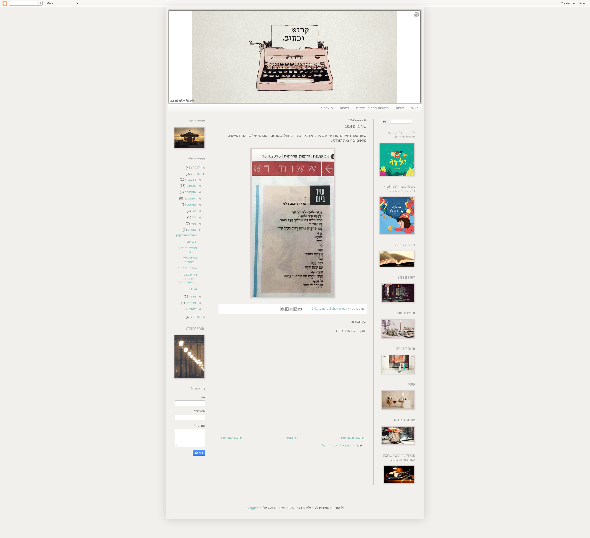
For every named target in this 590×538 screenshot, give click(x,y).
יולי (193, 211)
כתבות (344, 108)
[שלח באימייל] (300, 309)
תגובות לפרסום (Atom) (337, 445)
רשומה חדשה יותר (352, 437)
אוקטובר (190, 192)
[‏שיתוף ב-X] (291, 309)
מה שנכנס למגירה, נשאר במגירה (186, 278)
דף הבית (292, 437)
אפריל (191, 230)
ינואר (192, 309)
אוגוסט (191, 204)
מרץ (193, 296)
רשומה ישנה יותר (231, 437)
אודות (400, 108)
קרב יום (192, 241)
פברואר (190, 303)
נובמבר (191, 185)
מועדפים (326, 108)
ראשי (415, 108)
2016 (196, 174)
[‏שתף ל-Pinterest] (282, 309)
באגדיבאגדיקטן (186, 235)
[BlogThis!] (295, 309)
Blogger (252, 508)
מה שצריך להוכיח (190, 260)
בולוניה (192, 288)
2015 (196, 317)
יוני (193, 217)
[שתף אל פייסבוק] (287, 309)
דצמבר (191, 179)
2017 (196, 167)
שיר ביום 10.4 (187, 268)
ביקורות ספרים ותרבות (372, 108)
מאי (193, 223)
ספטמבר (189, 198)
